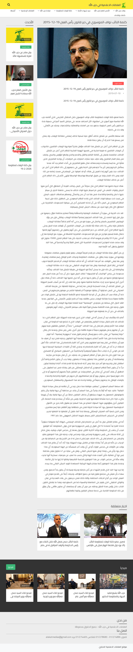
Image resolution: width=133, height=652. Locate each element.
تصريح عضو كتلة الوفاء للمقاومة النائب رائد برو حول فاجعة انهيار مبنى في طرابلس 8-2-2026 (106, 543)
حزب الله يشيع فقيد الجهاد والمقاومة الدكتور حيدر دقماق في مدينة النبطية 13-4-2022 (113, 594)
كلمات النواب (118, 83)
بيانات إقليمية (25, 47)
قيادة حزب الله (45, 10)
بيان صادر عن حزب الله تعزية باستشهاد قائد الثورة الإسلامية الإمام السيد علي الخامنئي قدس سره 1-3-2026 (21, 54)
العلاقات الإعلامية (27, 10)
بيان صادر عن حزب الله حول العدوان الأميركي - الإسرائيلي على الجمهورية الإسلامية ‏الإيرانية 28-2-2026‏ (19, 129)
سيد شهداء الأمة (84, 10)
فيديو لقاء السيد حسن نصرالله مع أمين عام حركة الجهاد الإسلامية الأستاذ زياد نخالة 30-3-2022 (83, 594)
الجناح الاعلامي (25, 84)
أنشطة (12, 10)
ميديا (123, 568)
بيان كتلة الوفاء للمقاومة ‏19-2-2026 (19, 166)
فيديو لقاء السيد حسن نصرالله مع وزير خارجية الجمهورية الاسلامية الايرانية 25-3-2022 (52, 594)
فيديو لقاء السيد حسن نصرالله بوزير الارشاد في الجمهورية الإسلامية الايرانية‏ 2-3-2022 (21, 594)
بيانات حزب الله (120, 10)
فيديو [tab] (10, 567)
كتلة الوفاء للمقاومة (64, 10)
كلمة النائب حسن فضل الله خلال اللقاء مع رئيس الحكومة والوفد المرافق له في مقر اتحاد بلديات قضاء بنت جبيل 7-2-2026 (59, 543)
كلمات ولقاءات (119, 15)
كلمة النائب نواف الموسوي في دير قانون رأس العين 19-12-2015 (94, 88)
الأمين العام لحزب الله (101, 10)
